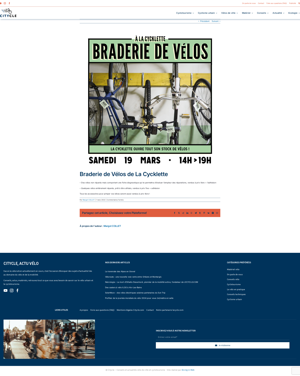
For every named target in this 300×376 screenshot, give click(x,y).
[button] (299, 3)
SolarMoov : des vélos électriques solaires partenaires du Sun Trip (135, 293)
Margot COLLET (88, 200)
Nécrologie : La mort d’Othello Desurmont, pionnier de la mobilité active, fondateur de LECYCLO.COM (151, 282)
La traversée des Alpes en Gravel (120, 271)
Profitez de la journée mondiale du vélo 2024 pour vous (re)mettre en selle (139, 298)
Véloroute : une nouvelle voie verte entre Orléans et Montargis (133, 277)
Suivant (215, 21)
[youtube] (6, 290)
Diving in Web (188, 370)
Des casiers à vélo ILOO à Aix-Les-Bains (123, 287)
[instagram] (5, 3)
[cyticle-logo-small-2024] (8, 9)
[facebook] (9, 3)
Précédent (204, 21)
